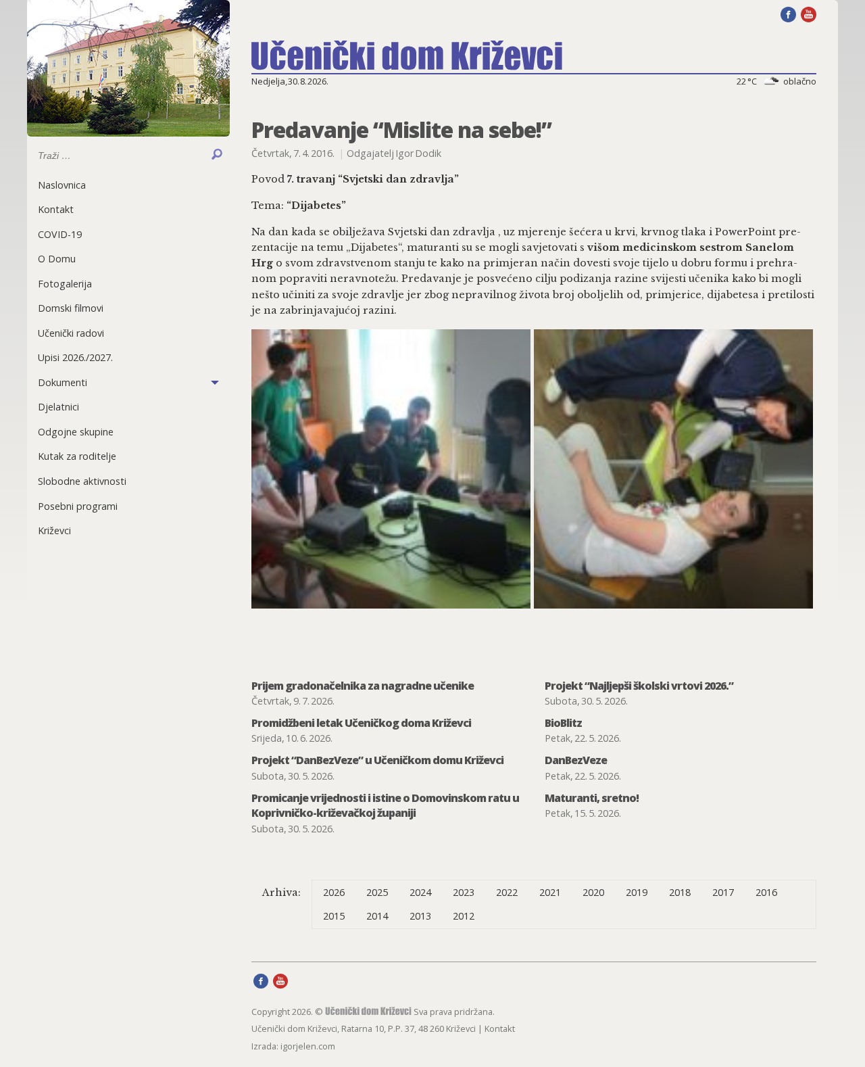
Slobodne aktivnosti (82, 481)
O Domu (57, 258)
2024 (420, 892)
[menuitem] (128, 184)
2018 (680, 892)
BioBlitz (563, 722)
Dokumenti (62, 382)
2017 (723, 892)
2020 (593, 892)
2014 (377, 915)
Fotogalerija (65, 283)
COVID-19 (60, 234)
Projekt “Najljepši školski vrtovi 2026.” (639, 685)
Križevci (54, 530)
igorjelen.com (307, 1046)
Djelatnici (58, 406)
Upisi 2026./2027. (75, 357)
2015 (334, 915)
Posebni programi (78, 506)
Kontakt (56, 209)
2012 (463, 915)
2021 (550, 892)
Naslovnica (62, 185)
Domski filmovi (70, 308)
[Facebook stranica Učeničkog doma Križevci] (788, 13)
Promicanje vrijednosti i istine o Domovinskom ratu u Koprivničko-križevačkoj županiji (385, 805)
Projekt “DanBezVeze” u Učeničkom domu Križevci (377, 760)
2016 (766, 892)
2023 (463, 892)
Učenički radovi (71, 333)
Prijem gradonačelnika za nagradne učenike (362, 685)
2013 (420, 915)
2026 (334, 892)
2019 (636, 892)
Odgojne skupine (76, 431)
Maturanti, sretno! (592, 797)
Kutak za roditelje (77, 456)
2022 (507, 892)
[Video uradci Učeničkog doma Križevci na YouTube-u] (808, 13)
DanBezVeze (576, 760)
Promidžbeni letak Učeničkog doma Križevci (361, 722)
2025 (377, 892)
